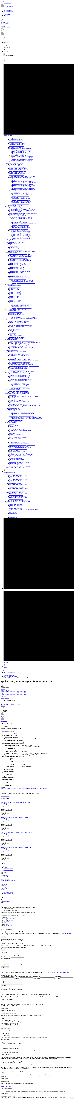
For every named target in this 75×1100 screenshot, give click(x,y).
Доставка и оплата (8, 10)
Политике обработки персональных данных (12, 1098)
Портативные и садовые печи (16, 429)
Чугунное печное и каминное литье (15, 372)
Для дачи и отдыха (11, 422)
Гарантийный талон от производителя (26, 788)
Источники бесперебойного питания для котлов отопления (24, 366)
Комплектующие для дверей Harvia (21, 331)
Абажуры (11, 244)
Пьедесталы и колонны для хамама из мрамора (24, 223)
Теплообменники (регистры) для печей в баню (21, 392)
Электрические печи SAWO (16, 140)
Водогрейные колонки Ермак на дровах (19, 321)
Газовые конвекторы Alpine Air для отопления (20, 325)
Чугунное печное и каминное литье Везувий (20, 379)
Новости (6, 15)
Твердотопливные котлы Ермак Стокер (19, 259)
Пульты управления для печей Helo (21, 151)
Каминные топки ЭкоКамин (16, 314)
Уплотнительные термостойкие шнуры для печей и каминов (24, 405)
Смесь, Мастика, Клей (15, 409)
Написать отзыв (5, 690)
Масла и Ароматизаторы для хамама (18, 229)
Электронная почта (6, 958)
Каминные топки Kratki (15, 313)
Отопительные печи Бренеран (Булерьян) (19, 271)
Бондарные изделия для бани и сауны (18, 446)
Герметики (12, 397)
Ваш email (56, 978)
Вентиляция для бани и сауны (16, 404)
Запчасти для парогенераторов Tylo (21, 234)
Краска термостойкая (14, 399)
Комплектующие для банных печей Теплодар (23, 185)
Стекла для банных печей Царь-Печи (21, 201)
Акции (5, 667)
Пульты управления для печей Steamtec (22, 153)
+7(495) (5, 22)
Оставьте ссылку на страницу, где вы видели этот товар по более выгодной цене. (21, 976)
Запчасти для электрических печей (18, 155)
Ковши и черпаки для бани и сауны (18, 449)
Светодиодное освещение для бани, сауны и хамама (22, 251)
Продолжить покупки (8, 55)
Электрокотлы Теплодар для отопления (19, 354)
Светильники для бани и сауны (17, 248)
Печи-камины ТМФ (14, 289)
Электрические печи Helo (15, 139)
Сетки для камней (16, 180)
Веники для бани (13, 450)
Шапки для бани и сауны (15, 458)
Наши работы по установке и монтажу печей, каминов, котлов (22, 509)
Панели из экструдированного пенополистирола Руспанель (27, 418)
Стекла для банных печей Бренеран (21, 202)
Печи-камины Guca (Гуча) (15, 291)
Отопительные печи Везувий (16, 269)
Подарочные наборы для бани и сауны (19, 464)
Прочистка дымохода (14, 402)
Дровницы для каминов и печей (17, 442)
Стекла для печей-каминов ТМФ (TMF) (22, 304)
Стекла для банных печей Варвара (21, 200)
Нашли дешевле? (5, 698)
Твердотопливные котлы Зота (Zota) (18, 258)
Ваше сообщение (5, 964)
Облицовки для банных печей (16, 175)
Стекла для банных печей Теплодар (21, 197)
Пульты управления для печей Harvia (21, 150)
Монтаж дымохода (11, 503)
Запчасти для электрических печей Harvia (22, 156)
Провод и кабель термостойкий (17, 400)
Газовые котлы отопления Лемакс (17, 351)
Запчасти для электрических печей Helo (22, 157)
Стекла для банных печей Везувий (21, 198)
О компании (7, 14)
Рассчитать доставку (6, 1086)
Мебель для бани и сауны (15, 463)
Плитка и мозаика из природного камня (22, 414)
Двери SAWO (12, 333)
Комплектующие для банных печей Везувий (23, 186)
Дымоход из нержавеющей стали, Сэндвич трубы (21, 341)
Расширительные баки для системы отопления (21, 364)
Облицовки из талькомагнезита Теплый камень (24, 176)
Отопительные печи (11, 262)
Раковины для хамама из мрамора (20, 225)
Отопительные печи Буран (16, 272)
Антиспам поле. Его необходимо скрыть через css (13, 955)
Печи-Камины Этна (14, 288)
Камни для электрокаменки (16, 161)
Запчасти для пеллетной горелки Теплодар (23, 371)
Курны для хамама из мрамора (19, 222)
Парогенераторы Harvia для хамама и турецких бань (22, 208)
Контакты (6, 16)
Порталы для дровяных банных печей (21, 179)
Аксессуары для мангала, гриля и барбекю (20, 430)
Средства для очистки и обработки (18, 406)
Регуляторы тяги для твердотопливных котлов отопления (23, 360)
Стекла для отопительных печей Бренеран (22, 281)
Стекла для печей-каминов (16, 302)
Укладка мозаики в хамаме (16, 495)
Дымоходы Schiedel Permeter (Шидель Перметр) (21, 345)
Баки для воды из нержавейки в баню (18, 391)
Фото (5, 863)
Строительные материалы (12, 408)
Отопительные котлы (11, 252)
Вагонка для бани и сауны (15, 420)
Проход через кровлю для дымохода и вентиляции (22, 347)
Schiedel (3, 689)
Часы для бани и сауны (15, 456)
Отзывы (6, 867)
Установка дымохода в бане (16, 477)
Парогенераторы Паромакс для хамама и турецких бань (23, 213)
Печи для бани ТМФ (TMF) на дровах (18, 165)
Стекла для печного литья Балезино (21, 388)
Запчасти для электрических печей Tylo (22, 160)
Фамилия (3, 931)
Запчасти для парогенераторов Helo (21, 233)
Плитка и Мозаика (14, 410)
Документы (6, 866)
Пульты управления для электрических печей (20, 148)
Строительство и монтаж (10, 472)
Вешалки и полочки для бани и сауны (18, 460)
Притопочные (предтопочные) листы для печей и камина (23, 396)
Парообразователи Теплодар (16, 214)
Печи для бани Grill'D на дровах (17, 172)
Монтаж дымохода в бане (15, 505)
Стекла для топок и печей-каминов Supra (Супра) (24, 318)
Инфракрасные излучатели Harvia (17, 240)
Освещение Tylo (13, 247)
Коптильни (12, 433)
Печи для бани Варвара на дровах (17, 171)
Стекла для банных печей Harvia (20, 192)
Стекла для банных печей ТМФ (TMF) (22, 194)
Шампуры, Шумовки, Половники (17, 437)
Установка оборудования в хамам (17, 496)
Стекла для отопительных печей (17, 279)
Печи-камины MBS (14, 297)
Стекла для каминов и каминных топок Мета (23, 317)
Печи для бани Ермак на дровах (17, 173)
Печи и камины (13, 513)
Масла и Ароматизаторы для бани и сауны (20, 447)
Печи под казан (13, 431)
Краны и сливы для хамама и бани (21, 227)
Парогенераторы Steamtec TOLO (17, 215)
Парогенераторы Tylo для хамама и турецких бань (21, 210)
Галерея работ (7, 589)
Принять (72, 1098)
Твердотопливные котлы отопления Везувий (20, 255)
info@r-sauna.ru (4, 884)
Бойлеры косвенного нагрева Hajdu (18, 322)
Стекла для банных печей (15, 190)
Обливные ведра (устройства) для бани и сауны (21, 454)
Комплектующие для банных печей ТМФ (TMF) (24, 182)
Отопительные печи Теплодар (16, 268)
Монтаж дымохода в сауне (16, 504)
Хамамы (11, 510)
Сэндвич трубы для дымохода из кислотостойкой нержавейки (24, 342)
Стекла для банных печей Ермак (20, 196)
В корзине (6, 42)
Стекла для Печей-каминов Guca (20, 305)
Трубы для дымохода (11, 339)
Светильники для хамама (15, 250)
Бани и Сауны (12, 512)
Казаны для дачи (13, 435)
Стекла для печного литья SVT (20, 387)
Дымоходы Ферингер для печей (17, 346)
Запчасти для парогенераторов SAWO (21, 235)
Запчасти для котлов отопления (17, 370)
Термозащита (12, 395)
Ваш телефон (36, 978)
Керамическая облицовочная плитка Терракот (23, 413)
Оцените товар (4, 965)
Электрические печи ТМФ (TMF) (17, 144)
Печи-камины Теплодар (15, 292)
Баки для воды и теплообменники (14, 389)
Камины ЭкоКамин (14, 310)
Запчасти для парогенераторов (17, 230)
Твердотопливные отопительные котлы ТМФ (20, 260)
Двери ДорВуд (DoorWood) (16, 329)
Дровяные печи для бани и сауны (14, 163)
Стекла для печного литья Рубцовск (21, 384)
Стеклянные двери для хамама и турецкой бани (21, 217)
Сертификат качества (41, 788)
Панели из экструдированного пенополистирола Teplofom (26, 417)
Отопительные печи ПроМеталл (17, 276)
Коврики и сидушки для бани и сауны (18, 453)
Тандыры (11, 426)
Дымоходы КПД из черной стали (17, 343)
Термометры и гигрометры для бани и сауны (20, 455)
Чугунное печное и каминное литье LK (19, 377)
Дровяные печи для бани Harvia (17, 164)
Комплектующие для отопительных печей (19, 277)
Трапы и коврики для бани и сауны (18, 459)
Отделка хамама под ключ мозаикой (18, 493)
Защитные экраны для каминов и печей (19, 443)
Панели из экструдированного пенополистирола (21, 416)
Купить (2, 705)
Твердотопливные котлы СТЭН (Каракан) (19, 254)
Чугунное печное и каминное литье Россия (20, 380)
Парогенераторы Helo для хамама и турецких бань (22, 209)
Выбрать (8, 804)
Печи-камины (9, 284)
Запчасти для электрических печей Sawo (22, 159)
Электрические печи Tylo (15, 142)
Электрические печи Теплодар (17, 143)
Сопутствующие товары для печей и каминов (17, 393)
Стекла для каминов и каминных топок (19, 316)
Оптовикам (6, 662)
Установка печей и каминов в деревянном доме (18, 501)
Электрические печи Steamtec (16, 146)
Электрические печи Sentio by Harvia (18, 147)
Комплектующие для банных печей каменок (20, 177)
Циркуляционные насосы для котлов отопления (21, 363)
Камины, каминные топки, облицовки (16, 309)
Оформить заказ (7, 61)
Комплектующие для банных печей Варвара (23, 188)
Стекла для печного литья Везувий (21, 383)
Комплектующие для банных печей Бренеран (23, 189)
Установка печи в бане (15, 476)
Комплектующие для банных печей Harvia (22, 181)
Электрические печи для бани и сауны (16, 136)
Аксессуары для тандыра (18, 428)
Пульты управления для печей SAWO (21, 152)
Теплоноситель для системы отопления (19, 368)
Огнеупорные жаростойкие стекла (15, 467)
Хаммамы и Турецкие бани (13, 206)
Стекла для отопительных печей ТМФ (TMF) (23, 283)
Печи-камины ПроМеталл (15, 300)
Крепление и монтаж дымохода (17, 348)
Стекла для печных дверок (16, 381)
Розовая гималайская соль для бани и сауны (20, 466)
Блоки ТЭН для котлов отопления (17, 358)
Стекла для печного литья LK (19, 385)
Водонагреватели (10, 319)
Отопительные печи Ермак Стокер (18, 264)
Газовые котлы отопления (12, 350)
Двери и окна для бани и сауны (14, 327)
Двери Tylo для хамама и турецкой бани (22, 218)
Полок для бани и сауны (15, 421)
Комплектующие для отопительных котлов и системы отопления (22, 356)
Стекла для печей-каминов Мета (20, 306)
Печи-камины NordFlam (15, 301)
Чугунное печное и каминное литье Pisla (19, 376)
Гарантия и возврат (8, 11)
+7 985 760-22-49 (9, 920)
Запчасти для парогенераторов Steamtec (22, 238)
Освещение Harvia (14, 246)
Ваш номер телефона (44, 931)
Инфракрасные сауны (11, 239)
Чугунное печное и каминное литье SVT (19, 375)
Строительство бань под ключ (13, 474)
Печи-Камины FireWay (15, 287)
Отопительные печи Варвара (16, 273)
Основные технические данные (8, 788)
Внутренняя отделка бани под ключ (18, 475)
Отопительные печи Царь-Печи (17, 263)
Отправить (3, 937)
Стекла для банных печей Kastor (20, 193)
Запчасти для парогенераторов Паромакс (22, 236)
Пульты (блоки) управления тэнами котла (19, 359)
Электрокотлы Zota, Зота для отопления (19, 355)
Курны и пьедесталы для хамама (17, 221)
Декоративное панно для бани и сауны (19, 462)
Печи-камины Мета (14, 296)
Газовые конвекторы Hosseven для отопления (20, 326)
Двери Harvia (12, 330)
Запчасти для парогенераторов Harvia (21, 231)
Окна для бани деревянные (16, 338)
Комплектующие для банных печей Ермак (22, 184)
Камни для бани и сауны (15, 205)
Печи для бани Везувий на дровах (17, 167)
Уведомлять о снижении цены (9, 975)
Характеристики (8, 864)
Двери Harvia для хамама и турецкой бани (22, 219)
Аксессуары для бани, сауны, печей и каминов (18, 439)
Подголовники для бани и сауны (17, 451)
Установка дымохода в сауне (16, 487)
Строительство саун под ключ (13, 483)
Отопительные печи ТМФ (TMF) (17, 267)
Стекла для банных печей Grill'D (20, 204)
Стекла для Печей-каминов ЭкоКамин (21, 308)
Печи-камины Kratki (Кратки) (16, 294)
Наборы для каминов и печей (16, 441)
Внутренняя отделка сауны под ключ (18, 484)
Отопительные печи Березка (16, 275)
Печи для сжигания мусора (16, 434)
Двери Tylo (12, 334)
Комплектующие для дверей (16, 337)
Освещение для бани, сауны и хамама (15, 242)
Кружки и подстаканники (15, 438)
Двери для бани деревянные (16, 335)
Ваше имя (3, 956)
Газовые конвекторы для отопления (15, 323)
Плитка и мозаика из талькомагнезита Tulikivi (23, 412)
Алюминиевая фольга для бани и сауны (19, 401)
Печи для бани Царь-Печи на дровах (18, 169)
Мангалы (11, 424)
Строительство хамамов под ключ (14, 492)
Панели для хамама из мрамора (20, 226)
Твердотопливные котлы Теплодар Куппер (20, 256)
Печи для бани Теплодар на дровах (18, 168)
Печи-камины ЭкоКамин (15, 293)
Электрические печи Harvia (16, 138)
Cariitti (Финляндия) (14, 243)
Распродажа (9, 468)
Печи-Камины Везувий (15, 285)
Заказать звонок (4, 23)
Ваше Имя (22, 931)
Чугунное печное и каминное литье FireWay (20, 373)
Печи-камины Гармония (15, 298)
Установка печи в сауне (15, 485)
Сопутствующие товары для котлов (18, 367)
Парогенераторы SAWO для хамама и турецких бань (22, 211)
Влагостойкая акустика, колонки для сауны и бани (22, 445)
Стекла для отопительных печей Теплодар (22, 280)
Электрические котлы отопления (14, 352)
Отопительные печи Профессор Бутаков (19, 265)
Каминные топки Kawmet (15, 312)
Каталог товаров (8, 135)
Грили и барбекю (13, 425)
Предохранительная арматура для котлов (19, 362)
